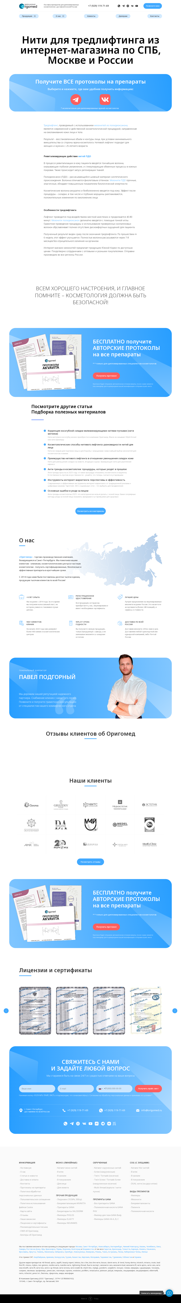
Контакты (25, 1183)
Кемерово (90, 1252)
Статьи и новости (29, 1175)
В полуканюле (64, 1179)
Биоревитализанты (140, 1203)
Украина (137, 1257)
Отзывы (24, 1215)
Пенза (120, 1252)
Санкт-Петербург (90, 1246)
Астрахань (112, 1252)
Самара (22, 1249)
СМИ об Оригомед (29, 1231)
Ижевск (142, 1249)
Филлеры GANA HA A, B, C (106, 1219)
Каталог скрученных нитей (107, 1167)
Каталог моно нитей (67, 1167)
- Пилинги (135, 1207)
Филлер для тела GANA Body (107, 1215)
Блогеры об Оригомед (31, 1235)
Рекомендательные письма (34, 1227)
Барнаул (134, 1249)
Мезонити (136, 1199)
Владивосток (88, 1249)
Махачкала (49, 1252)
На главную (25, 1167)
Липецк (145, 1252)
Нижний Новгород (131, 1246)
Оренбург (69, 1252)
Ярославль (23, 1252)
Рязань (98, 1252)
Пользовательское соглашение (35, 1199)
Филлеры (135, 1195)
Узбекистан (127, 1257)
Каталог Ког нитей (140, 1167)
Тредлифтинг (51, 125)
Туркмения (117, 1257)
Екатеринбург (116, 1246)
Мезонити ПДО (118, 180)
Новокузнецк (79, 1252)
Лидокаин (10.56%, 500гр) (69, 1199)
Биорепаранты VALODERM (70, 1211)
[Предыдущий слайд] (6, 1010)
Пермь (59, 1249)
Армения (50, 1257)
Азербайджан (39, 1257)
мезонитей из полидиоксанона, (111, 125)
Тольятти (126, 1249)
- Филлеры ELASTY (65, 1219)
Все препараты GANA (104, 1203)
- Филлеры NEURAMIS (66, 1223)
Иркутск (32, 1252)
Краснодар (116, 1249)
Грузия (68, 1257)
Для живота (63, 1187)
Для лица (61, 1183)
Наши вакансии (28, 1219)
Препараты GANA (65, 1207)
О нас (23, 1171)
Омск (158, 1246)
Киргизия (85, 1257)
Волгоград (76, 1249)
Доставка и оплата (29, 1179)
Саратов (107, 1249)
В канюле (61, 1175)
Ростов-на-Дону (33, 1249)
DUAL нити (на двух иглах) (144, 1183)
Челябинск (150, 1246)
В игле (60, 1171)
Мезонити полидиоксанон (65, 220)
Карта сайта (26, 1211)
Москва (78, 1246)
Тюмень (40, 1252)
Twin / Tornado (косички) (106, 1175)
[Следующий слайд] (174, 1010)
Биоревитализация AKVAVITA (71, 1203)
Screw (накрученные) (104, 1171)
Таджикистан (105, 1257)
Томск (104, 1252)
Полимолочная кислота (142, 1211)
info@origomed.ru (151, 1110)
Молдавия (94, 1257)
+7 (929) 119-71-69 (98, 5)
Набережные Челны (132, 1252)
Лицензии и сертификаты (33, 1223)
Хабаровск (59, 1252)
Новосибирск (103, 1246)
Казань (142, 1246)
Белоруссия (59, 1257)
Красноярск (50, 1249)
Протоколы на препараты (33, 1187)
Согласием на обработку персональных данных (110, 1095)
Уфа (43, 1249)
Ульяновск (151, 1249)
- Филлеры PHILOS (65, 1215)
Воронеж (66, 1249)
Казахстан (76, 1257)
